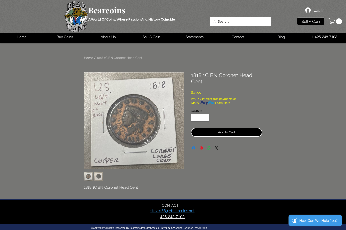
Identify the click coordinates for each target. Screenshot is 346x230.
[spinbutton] (200, 117)
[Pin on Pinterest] (201, 148)
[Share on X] (216, 148)
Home (88, 58)
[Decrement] (194, 117)
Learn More (222, 102)
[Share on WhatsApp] (208, 148)
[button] (336, 21)
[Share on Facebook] (193, 148)
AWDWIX (202, 228)
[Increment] (206, 117)
